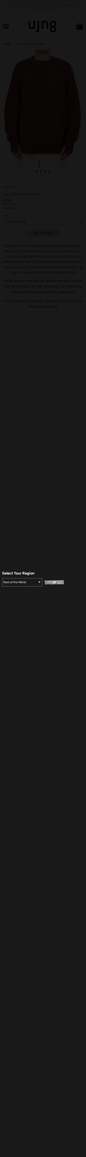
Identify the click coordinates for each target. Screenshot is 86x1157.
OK (54, 582)
